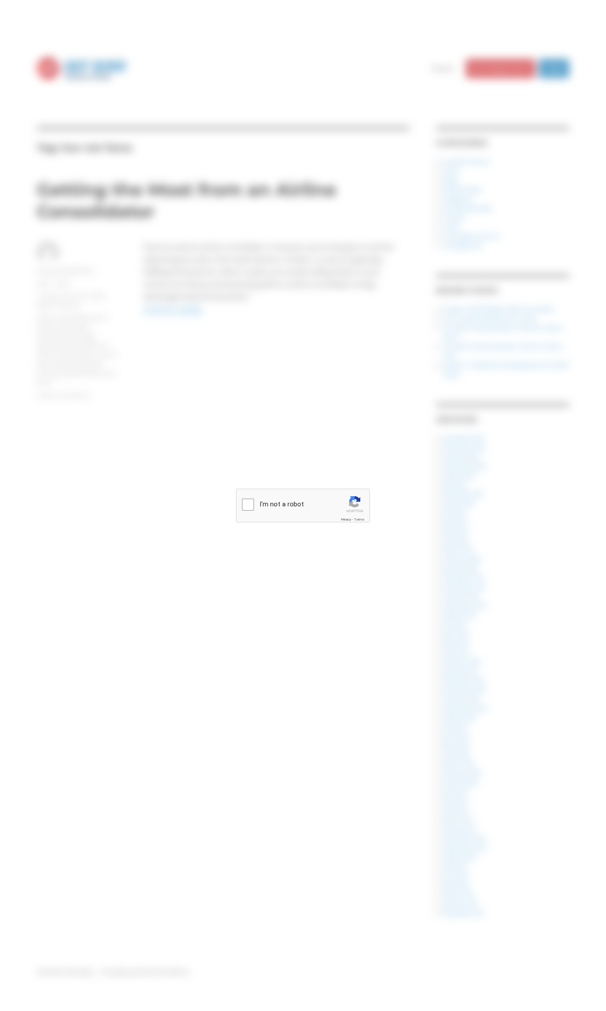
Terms (359, 519)
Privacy (346, 519)
